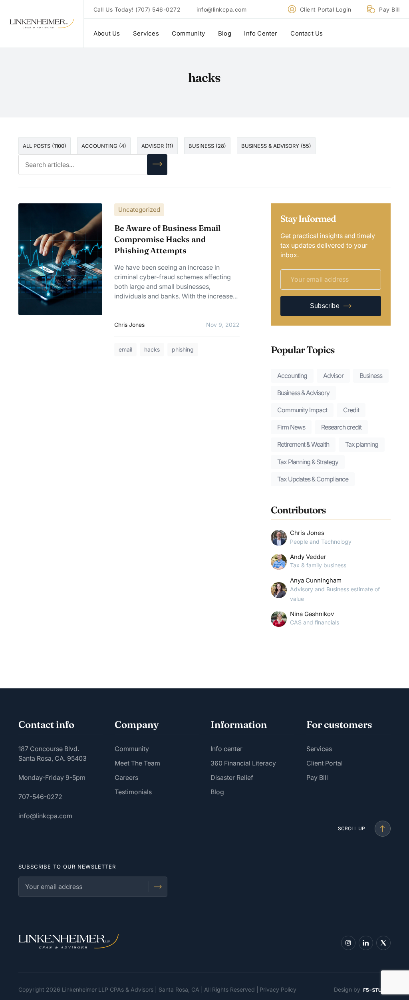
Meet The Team (137, 763)
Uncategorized (139, 209)
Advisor (333, 376)
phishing (183, 349)
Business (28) (207, 146)
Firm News (291, 427)
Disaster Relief (231, 777)
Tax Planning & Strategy (307, 462)
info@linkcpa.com (221, 9)
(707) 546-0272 (158, 9)
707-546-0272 (40, 797)
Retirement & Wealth (303, 444)
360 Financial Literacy (243, 763)
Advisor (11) (157, 146)
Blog (224, 33)
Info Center (260, 33)
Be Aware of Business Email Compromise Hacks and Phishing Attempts (167, 239)
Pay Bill (389, 9)
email (125, 349)
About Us (106, 33)
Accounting (292, 376)
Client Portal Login (325, 9)
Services (146, 33)
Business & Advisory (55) (276, 146)
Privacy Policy (278, 989)
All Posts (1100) (44, 146)
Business (370, 376)
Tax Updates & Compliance (312, 479)
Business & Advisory (303, 393)
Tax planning (361, 444)
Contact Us (306, 33)
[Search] (157, 164)
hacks (152, 349)
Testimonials (133, 792)
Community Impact (302, 410)
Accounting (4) (103, 146)
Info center (226, 749)
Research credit (341, 427)
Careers (126, 777)
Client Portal (324, 763)
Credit (351, 410)
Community (188, 33)
